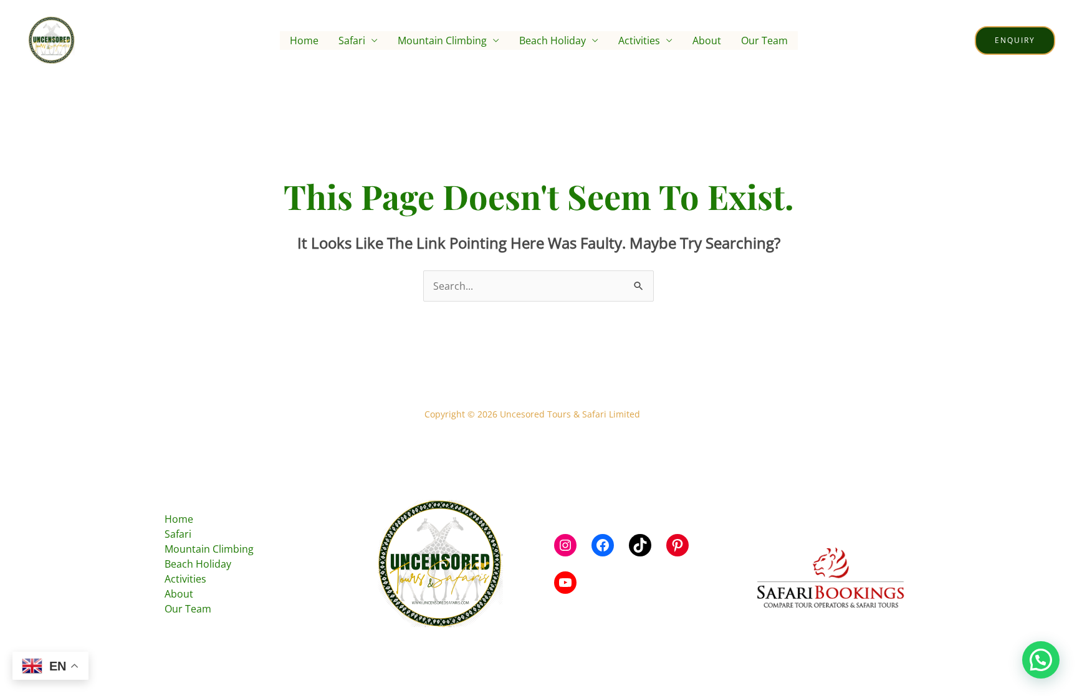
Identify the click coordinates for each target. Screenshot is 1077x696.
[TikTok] (640, 545)
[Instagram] (565, 545)
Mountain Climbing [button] (442, 40)
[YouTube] (565, 582)
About (706, 40)
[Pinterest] (677, 545)
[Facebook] (602, 545)
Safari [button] (351, 40)
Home (304, 40)
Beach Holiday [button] (552, 40)
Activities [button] (639, 40)
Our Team (764, 40)
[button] (1015, 40)
